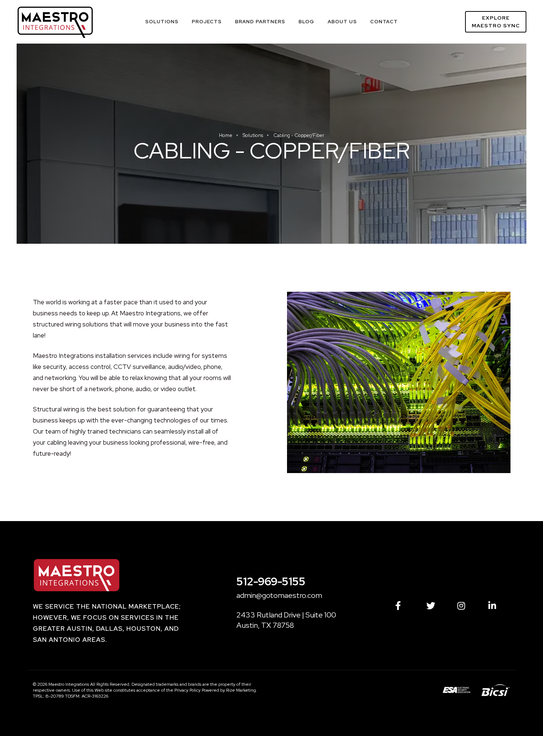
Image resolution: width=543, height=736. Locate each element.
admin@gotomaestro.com (279, 595)
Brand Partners (260, 21)
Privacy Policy (187, 690)
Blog (306, 21)
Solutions (161, 21)
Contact (384, 21)
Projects (207, 21)
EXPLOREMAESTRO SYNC (496, 21)
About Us (342, 21)
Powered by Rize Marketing (229, 690)
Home (225, 135)
